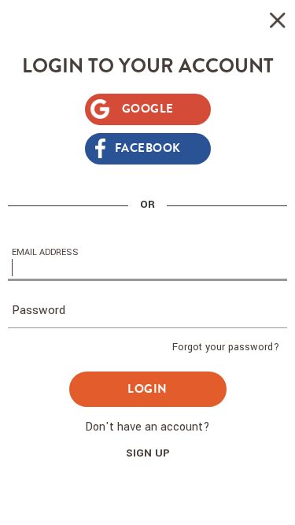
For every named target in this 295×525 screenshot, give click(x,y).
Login (147, 388)
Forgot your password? (225, 347)
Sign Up (148, 453)
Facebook (148, 148)
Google (148, 108)
